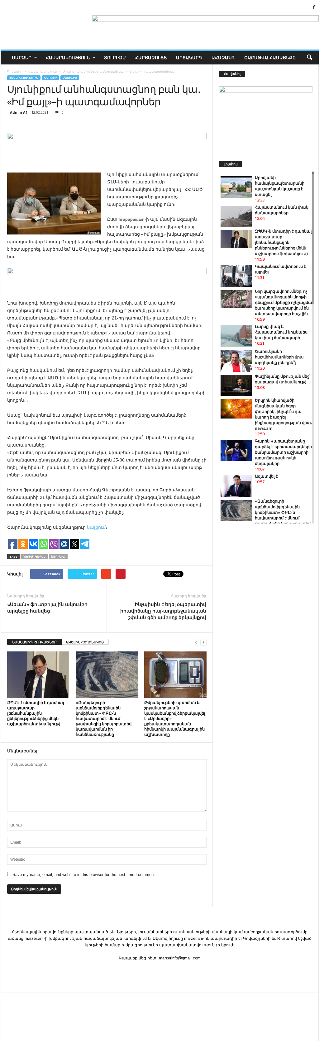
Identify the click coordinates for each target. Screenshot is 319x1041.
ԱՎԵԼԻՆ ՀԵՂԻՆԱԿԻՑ (85, 642)
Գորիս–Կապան (34, 557)
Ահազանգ (223, 57)
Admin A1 (18, 112)
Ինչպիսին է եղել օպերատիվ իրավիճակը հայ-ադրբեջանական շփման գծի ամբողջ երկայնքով (163, 610)
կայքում (96, 527)
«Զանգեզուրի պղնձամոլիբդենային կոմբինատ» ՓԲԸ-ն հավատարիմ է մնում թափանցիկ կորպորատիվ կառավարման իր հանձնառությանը (103, 718)
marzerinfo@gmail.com (180, 958)
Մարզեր (21, 57)
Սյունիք (58, 557)
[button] (309, 57)
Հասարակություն (68, 57)
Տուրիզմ (115, 57)
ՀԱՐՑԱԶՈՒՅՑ (151, 57)
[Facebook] (314, 7)
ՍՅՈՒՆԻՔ (70, 78)
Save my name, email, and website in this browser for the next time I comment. (84, 874)
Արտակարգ (189, 57)
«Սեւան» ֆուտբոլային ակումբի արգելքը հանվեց (47, 607)
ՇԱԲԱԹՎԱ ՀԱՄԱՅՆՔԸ (270, 57)
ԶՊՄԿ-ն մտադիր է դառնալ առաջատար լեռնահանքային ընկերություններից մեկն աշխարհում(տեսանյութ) (35, 713)
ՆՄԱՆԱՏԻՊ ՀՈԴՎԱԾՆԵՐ (34, 642)
